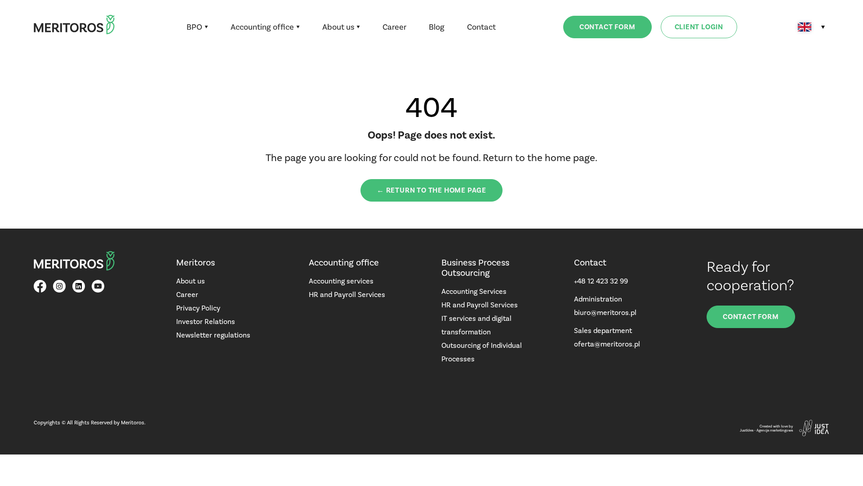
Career (394, 27)
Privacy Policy (198, 308)
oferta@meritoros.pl (607, 344)
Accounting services (341, 281)
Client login (699, 27)
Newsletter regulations (213, 335)
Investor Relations (205, 321)
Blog (437, 27)
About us (338, 27)
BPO (194, 27)
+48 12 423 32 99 (601, 281)
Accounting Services (474, 291)
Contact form (607, 27)
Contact (481, 27)
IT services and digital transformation (476, 325)
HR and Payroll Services (347, 294)
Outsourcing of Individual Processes (481, 352)
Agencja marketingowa (774, 430)
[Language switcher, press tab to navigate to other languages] (811, 27)
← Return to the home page (431, 190)
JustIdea (746, 430)
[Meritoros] (74, 27)
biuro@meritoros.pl (605, 312)
